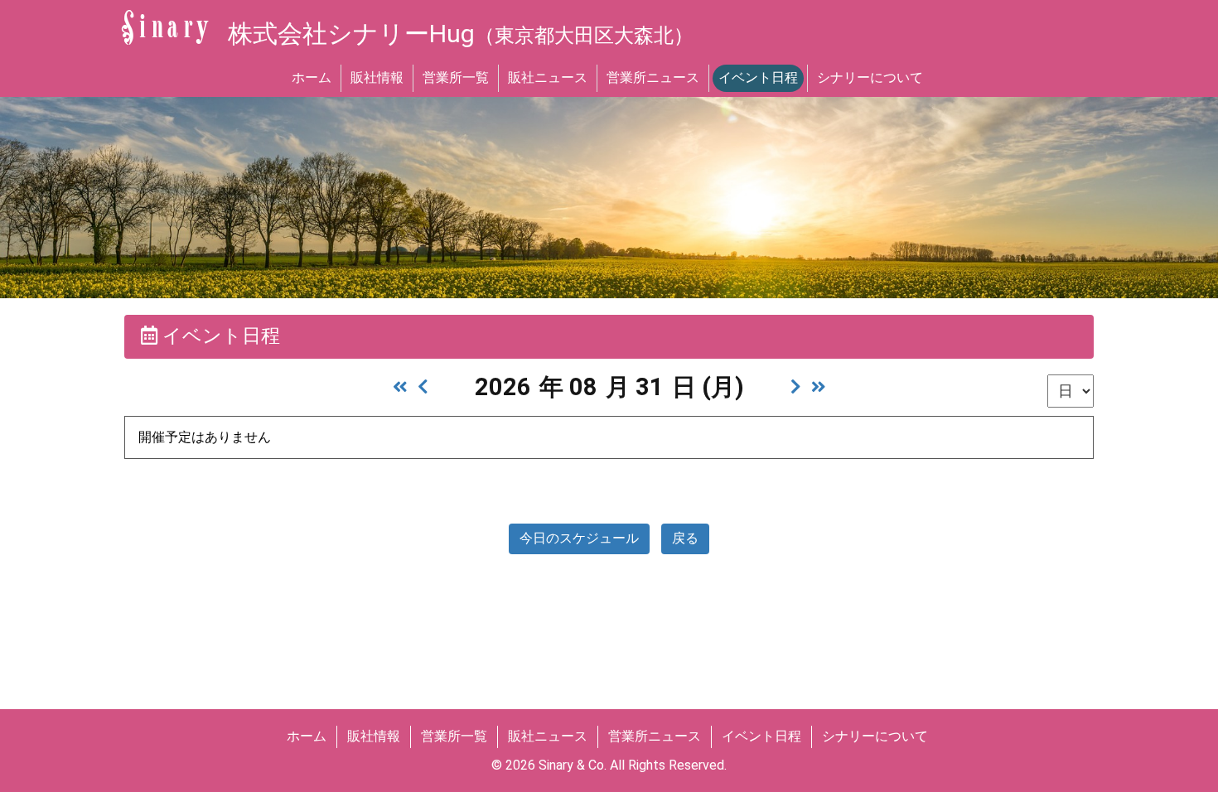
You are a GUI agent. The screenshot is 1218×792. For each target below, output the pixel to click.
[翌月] (818, 387)
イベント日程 (758, 77)
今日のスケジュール (579, 538)
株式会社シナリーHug (461, 33)
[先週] (423, 387)
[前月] (400, 387)
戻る (685, 538)
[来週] (795, 387)
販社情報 (377, 77)
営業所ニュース (653, 77)
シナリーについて (870, 77)
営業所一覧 (456, 77)
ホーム (311, 77)
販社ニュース (547, 77)
